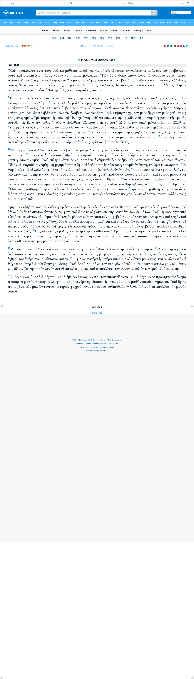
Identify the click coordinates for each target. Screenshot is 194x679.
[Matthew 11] (190, 313)
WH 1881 (14, 46)
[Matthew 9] (4, 313)
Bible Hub (97, 312)
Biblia (8, 46)
